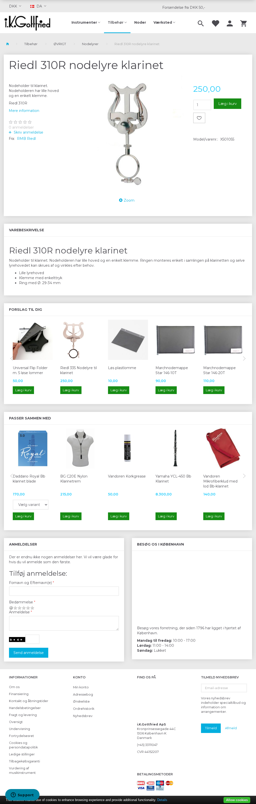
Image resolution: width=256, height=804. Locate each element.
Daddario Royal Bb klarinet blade (29, 478)
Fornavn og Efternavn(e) (30, 582)
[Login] (229, 22)
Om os (14, 687)
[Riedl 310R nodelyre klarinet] (128, 133)
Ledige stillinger (22, 754)
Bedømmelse (21, 602)
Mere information (24, 110)
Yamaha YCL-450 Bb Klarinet (173, 478)
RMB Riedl (26, 138)
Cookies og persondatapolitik (23, 745)
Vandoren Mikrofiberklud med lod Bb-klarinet (220, 481)
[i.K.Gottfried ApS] (29, 22)
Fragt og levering (23, 715)
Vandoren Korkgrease (127, 476)
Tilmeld (211, 728)
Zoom (129, 200)
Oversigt (16, 722)
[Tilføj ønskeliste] (199, 118)
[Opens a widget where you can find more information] (22, 795)
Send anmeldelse (29, 652)
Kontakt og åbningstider (28, 701)
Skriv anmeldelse (28, 132)
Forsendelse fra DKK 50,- (183, 7)
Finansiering (18, 694)
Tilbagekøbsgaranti (24, 761)
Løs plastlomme (122, 368)
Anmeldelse (19, 612)
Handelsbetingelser (25, 708)
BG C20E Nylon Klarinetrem (74, 478)
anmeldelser (21, 127)
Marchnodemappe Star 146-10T (172, 370)
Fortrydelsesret (21, 736)
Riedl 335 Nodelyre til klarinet (78, 370)
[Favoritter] (215, 22)
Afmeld (231, 728)
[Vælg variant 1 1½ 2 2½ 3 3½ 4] (30, 505)
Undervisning (19, 729)
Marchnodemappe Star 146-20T (219, 370)
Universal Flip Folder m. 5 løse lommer (30, 370)
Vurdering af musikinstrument (22, 770)
